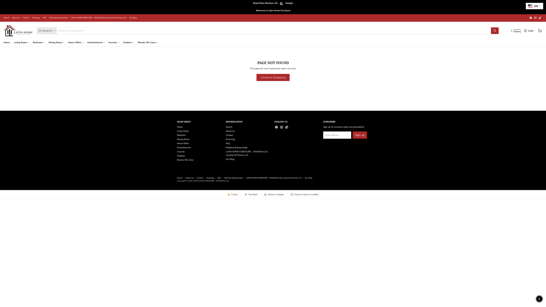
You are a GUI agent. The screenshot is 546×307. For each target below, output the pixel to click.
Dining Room (56, 42)
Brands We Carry (147, 42)
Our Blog (133, 18)
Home (7, 42)
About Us (16, 18)
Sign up (360, 135)
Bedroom (38, 42)
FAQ (44, 18)
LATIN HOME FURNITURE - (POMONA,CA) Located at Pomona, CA (98, 18)
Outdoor (127, 42)
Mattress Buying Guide (58, 18)
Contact (26, 18)
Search (6, 18)
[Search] (495, 30)
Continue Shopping (273, 77)
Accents (113, 42)
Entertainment (95, 42)
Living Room (21, 42)
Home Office (75, 42)
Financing (36, 18)
